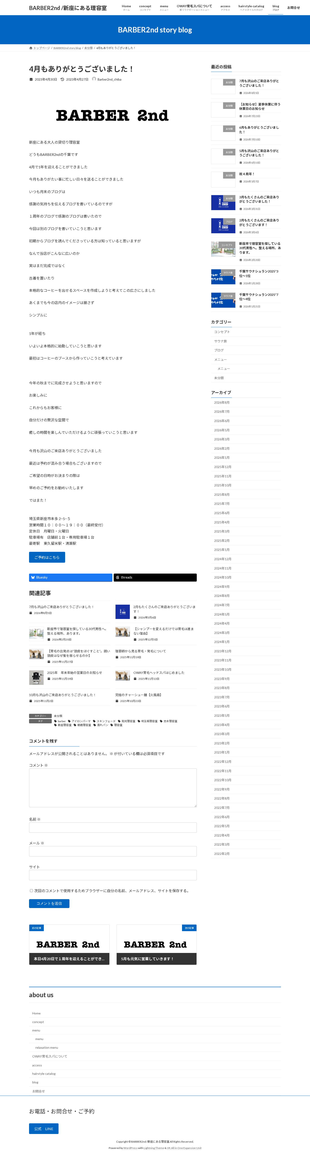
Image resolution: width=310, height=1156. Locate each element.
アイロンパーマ (81, 721)
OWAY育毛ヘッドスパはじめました (159, 673)
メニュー (220, 359)
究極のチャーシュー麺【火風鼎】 (139, 695)
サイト (34, 867)
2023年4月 (222, 725)
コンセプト (222, 332)
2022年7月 (222, 808)
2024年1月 (222, 642)
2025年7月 (222, 504)
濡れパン (102, 725)
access (37, 1065)
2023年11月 (222, 660)
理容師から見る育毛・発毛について (140, 651)
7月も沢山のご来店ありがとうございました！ (61, 607)
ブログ (219, 350)
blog (35, 1082)
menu (36, 1030)
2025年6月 (222, 513)
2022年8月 (222, 798)
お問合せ (38, 1091)
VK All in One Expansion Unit (184, 1148)
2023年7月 (222, 697)
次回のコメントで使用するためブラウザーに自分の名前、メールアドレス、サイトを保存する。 (112, 890)
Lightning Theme (154, 1148)
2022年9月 (222, 789)
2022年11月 (222, 771)
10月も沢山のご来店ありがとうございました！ (62, 695)
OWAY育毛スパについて (49, 1056)
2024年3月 (222, 633)
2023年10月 (222, 669)
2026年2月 (222, 448)
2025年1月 (222, 550)
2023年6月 (222, 706)
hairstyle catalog (44, 1073)
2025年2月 (222, 540)
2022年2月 (222, 854)
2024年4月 (222, 623)
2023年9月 (222, 679)
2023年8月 (222, 688)
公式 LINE (43, 1129)
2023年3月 (222, 734)
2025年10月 (222, 485)
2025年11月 (222, 476)
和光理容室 (128, 721)
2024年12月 (222, 559)
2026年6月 (222, 421)
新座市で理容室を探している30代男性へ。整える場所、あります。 (260, 248)
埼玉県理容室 (149, 721)
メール (36, 843)
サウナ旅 (220, 341)
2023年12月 (222, 651)
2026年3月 (222, 439)
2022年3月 (222, 845)
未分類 (58, 716)
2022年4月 (222, 835)
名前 (35, 819)
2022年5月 (222, 826)
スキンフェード (106, 721)
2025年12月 (222, 467)
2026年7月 (222, 412)
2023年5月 (222, 715)
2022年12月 (222, 761)
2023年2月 (222, 743)
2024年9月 (222, 587)
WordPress (130, 1148)
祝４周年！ (247, 174)
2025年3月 (222, 531)
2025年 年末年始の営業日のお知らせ (74, 673)
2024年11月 (222, 568)
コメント (38, 765)
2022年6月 (222, 817)
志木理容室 (170, 721)
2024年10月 (222, 577)
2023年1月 (222, 752)
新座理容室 (64, 725)
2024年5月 (222, 614)
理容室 (118, 725)
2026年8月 (222, 402)
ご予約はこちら (47, 557)
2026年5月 (222, 430)
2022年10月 (222, 780)
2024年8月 (222, 596)
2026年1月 (222, 458)
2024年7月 (222, 605)
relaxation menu (46, 1047)
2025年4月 (222, 522)
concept (38, 1022)
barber (62, 721)
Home (36, 1013)
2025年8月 (222, 494)
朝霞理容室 (84, 725)
